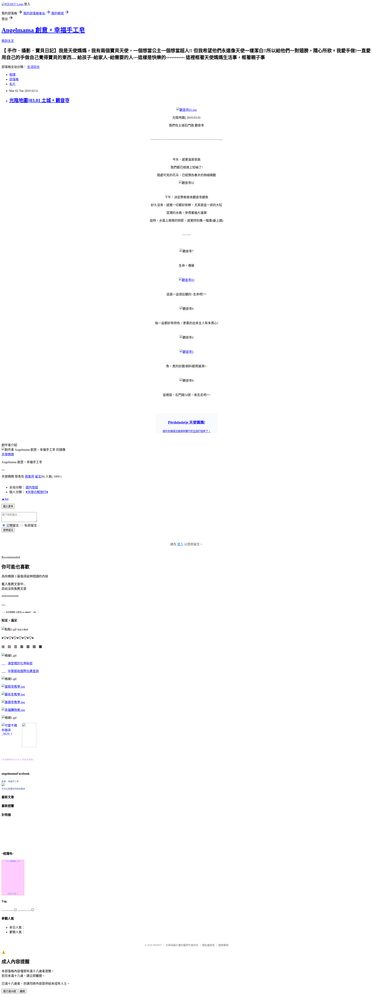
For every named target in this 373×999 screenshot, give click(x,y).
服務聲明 (223, 945)
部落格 (14, 79)
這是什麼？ (13, 894)
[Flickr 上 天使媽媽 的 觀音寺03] (186, 280)
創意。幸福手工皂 (10, 781)
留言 (38, 476)
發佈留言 (8, 530)
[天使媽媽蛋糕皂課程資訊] (13, 694)
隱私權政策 (208, 945)
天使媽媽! (186, 422)
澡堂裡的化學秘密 (20, 663)
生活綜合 (33, 67)
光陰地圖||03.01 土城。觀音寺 (39, 100)
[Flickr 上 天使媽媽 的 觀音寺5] (186, 351)
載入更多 (8, 506)
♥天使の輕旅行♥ (37, 492)
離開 (22, 991)
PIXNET (157, 945)
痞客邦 (29, 476)
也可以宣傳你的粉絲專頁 (13, 789)
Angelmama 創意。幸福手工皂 (43, 30)
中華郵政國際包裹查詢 (23, 671)
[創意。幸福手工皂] (3, 785)
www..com (13, 861)
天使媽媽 (8, 454)
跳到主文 (8, 41)
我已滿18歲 (9, 991)
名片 (12, 84)
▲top (5, 498)
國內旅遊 (32, 487)
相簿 (12, 74)
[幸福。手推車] (29, 746)
